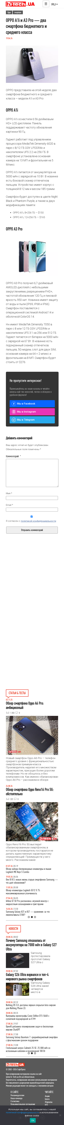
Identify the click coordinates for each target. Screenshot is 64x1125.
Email (9, 505)
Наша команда (16, 1098)
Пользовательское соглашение (23, 1104)
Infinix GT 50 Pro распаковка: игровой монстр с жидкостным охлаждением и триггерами (27, 902)
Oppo (9, 12)
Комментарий (13, 456)
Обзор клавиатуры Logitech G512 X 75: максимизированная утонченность (23, 892)
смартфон (17, 12)
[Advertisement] (32, 586)
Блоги (47, 1099)
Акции (47, 1096)
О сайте (14, 1092)
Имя (9, 493)
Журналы (48, 1101)
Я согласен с (31, 521)
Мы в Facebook (26, 403)
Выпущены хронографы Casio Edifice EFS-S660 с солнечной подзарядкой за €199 (27, 1017)
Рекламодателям (17, 1095)
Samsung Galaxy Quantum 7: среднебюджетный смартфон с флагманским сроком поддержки (32, 1039)
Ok (32, 1120)
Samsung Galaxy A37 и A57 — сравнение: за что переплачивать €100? (28, 913)
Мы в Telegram (26, 419)
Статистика (15, 1101)
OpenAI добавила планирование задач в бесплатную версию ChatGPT (29, 1028)
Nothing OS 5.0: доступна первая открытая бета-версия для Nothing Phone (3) (31, 1007)
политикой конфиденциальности (38, 521)
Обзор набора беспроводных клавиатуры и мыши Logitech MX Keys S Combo (28, 870)
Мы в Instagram (26, 411)
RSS (46, 1104)
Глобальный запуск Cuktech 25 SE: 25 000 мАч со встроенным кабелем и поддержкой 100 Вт (28, 1049)
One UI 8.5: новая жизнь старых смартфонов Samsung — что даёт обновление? (32, 881)
